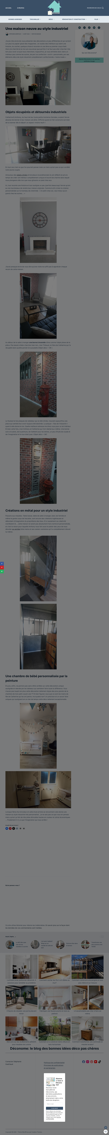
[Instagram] (87, 1061)
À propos (20, 8)
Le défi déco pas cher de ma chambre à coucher (22, 944)
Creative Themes (37, 1132)
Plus (96, 19)
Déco (51, 19)
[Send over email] (2, 571)
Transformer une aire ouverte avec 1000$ (96, 944)
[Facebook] (83, 1061)
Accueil (8, 8)
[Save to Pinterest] (2, 567)
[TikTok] (99, 1061)
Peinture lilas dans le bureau (72, 944)
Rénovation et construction (73, 19)
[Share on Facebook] (2, 564)
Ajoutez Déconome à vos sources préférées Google (89, 60)
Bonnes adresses (15, 19)
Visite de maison (36, 34)
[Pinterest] (91, 1061)
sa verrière (16, 529)
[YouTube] (95, 1061)
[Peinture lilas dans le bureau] (60, 944)
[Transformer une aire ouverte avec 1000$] (85, 944)
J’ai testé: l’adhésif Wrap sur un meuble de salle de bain (47, 944)
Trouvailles (34, 19)
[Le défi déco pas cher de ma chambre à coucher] (9, 944)
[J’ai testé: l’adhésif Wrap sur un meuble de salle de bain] (35, 944)
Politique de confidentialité (54, 1063)
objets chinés (22, 175)
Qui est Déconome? (89, 53)
